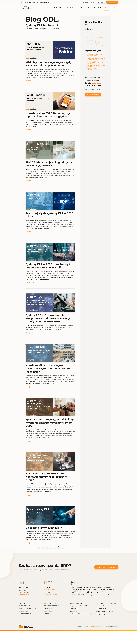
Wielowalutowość (101, 608)
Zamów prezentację (112, 2)
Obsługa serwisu (75, 608)
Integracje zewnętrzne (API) (78, 606)
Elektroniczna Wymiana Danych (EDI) (81, 614)
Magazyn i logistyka (76, 603)
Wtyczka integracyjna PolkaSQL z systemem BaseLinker (95, 69)
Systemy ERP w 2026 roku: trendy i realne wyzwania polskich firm (96, 45)
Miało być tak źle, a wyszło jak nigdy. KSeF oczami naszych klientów (97, 33)
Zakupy (46, 613)
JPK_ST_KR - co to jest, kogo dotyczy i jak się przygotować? (96, 39)
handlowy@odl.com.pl (50, 594)
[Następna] (62, 546)
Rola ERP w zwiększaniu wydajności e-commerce (96, 66)
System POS (48, 608)
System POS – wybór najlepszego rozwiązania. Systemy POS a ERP (95, 55)
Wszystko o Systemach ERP (88, 2)
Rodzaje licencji (100, 614)
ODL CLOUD (70, 7)
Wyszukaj (101, 2)
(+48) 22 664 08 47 (49, 589)
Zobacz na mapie (24, 594)
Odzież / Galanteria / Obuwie (27, 608)
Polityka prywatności (96, 626)
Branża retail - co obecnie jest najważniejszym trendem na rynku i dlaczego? (95, 62)
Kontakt (113, 7)
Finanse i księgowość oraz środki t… (106, 603)
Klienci (89, 7)
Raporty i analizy (100, 606)
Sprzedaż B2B (48, 611)
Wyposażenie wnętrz (25, 613)
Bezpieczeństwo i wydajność (104, 611)
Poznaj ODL (97, 7)
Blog (106, 7)
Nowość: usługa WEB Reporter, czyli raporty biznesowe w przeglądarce (95, 36)
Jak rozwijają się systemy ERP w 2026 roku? (96, 42)
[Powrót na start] (26, 7)
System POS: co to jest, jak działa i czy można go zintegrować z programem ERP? (97, 58)
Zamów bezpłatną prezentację (106, 567)
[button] (58, 7)
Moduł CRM (73, 611)
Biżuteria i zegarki (24, 611)
